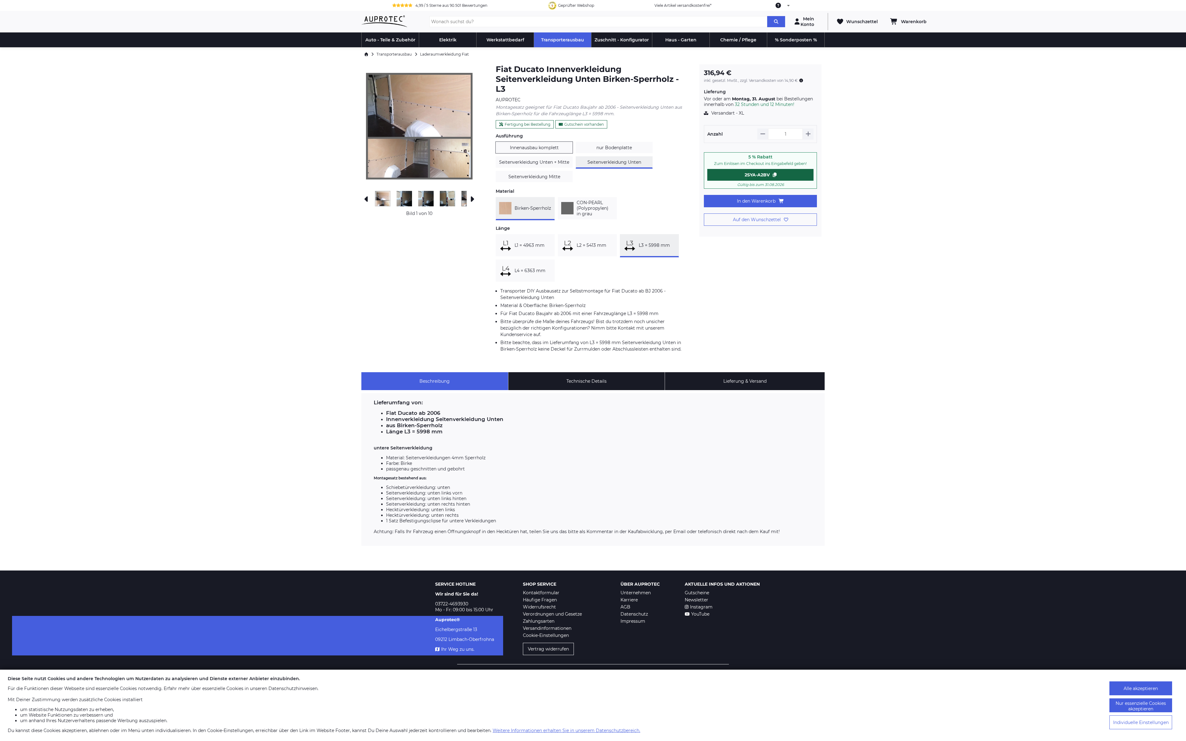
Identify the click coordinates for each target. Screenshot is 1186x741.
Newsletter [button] (696, 600)
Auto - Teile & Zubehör (390, 40)
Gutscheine (697, 593)
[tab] (434, 381)
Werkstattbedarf (505, 40)
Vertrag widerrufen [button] (548, 649)
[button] (419, 126)
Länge (503, 228)
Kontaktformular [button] (541, 593)
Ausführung (509, 136)
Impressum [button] (632, 621)
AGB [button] (625, 607)
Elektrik (447, 40)
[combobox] (783, 5)
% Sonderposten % (796, 40)
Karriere (629, 600)
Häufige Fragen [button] (540, 600)
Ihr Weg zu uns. (457, 649)
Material (505, 191)
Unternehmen (635, 593)
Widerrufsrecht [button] (539, 607)
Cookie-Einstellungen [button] (546, 635)
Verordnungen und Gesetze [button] (552, 614)
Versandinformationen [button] (547, 628)
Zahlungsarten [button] (538, 621)
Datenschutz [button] (634, 614)
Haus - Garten (680, 40)
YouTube (700, 614)
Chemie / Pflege (738, 40)
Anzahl (715, 134)
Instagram (701, 607)
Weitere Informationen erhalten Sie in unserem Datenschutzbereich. (566, 730)
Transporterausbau (562, 40)
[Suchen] (776, 21)
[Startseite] (366, 54)
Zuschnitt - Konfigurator (622, 40)
